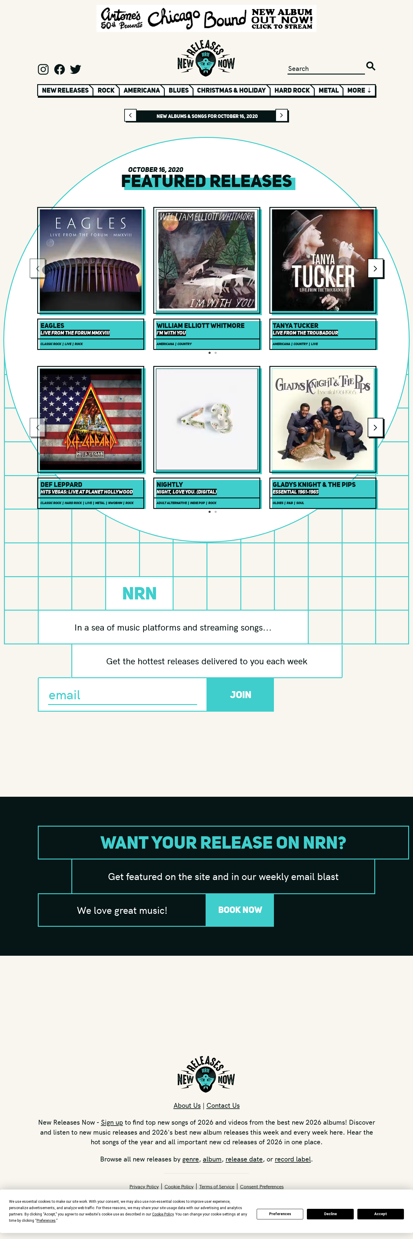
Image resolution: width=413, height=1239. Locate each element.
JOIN (241, 694)
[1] (210, 353)
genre (190, 1158)
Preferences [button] (46, 1220)
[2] (216, 353)
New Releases (65, 90)
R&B (290, 503)
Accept (380, 1214)
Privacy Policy (144, 1186)
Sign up (112, 1121)
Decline (330, 1214)
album (212, 1158)
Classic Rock (51, 344)
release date (244, 1158)
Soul (300, 503)
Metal (329, 90)
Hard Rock (292, 90)
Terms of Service (216, 1186)
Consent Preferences (262, 1186)
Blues (179, 90)
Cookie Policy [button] (163, 1214)
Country (184, 344)
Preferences (280, 1214)
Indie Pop (197, 503)
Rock (106, 90)
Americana (142, 90)
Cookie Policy (178, 1186)
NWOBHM (115, 503)
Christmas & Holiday (231, 90)
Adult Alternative (172, 503)
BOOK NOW (240, 909)
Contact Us (223, 1105)
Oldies (278, 503)
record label (293, 1158)
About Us (187, 1105)
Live (68, 344)
